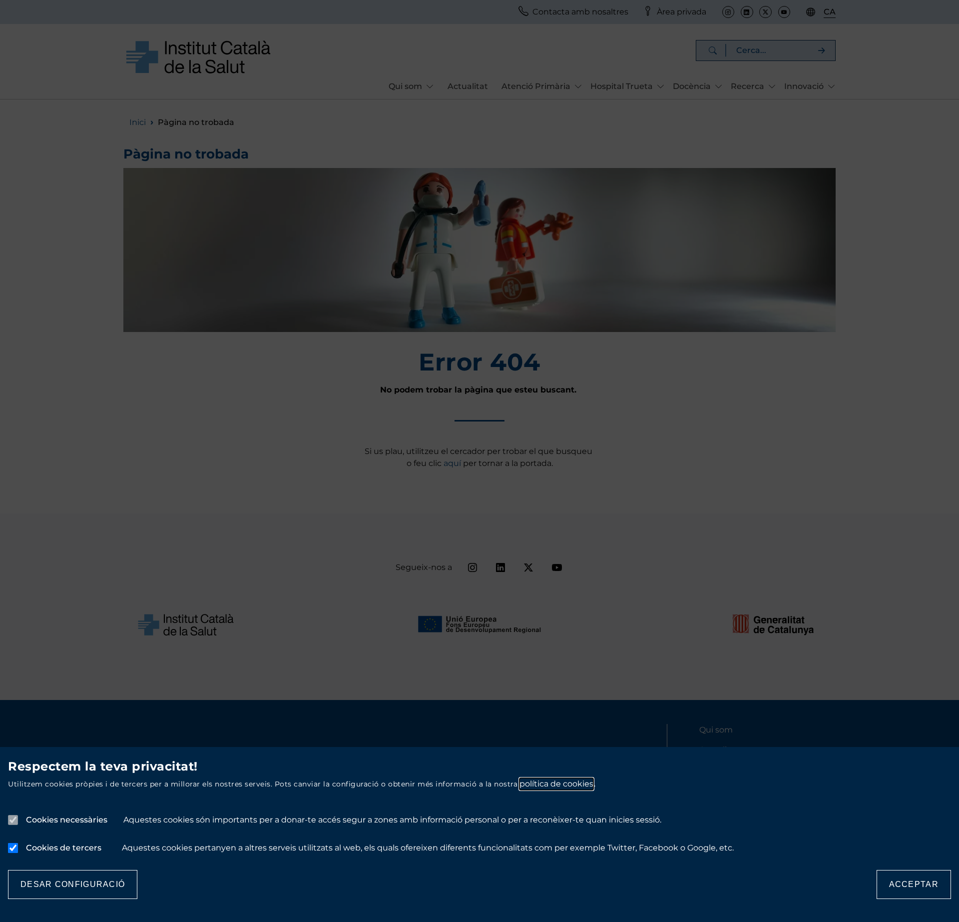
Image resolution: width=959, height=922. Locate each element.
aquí (453, 463)
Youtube (784, 12)
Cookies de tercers (63, 847)
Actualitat (468, 86)
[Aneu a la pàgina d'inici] (198, 57)
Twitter (765, 12)
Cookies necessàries (66, 819)
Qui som (716, 729)
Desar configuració (72, 884)
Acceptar (914, 884)
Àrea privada (681, 11)
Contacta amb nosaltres (580, 11)
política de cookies (556, 783)
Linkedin (747, 12)
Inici (137, 122)
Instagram (728, 12)
